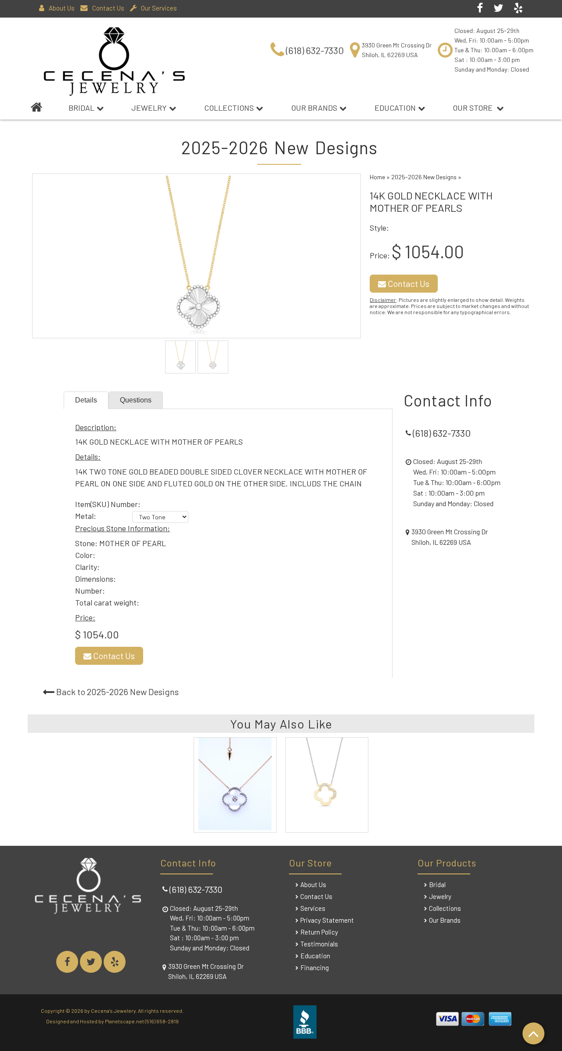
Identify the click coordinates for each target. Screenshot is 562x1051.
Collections (229, 107)
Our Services (159, 8)
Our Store (473, 107)
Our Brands (314, 107)
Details (86, 400)
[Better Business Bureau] (305, 1035)
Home (377, 177)
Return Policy (319, 932)
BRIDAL (81, 107)
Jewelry (149, 107)
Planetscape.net (124, 1021)
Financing (314, 967)
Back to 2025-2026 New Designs (117, 691)
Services (312, 908)
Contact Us (108, 8)
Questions (135, 400)
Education (395, 107)
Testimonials (319, 944)
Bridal (437, 884)
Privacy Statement (327, 920)
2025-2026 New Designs (424, 177)
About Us (62, 8)
